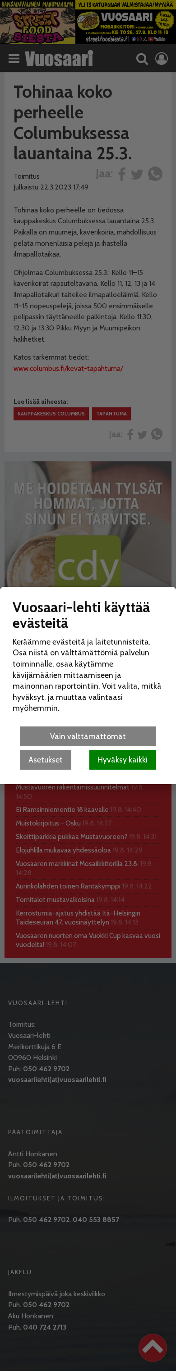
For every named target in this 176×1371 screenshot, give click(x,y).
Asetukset (45, 759)
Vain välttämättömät (88, 736)
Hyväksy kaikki (122, 759)
